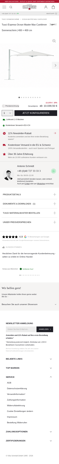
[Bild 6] (30, 97)
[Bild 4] (26, 97)
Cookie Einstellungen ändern (20, 411)
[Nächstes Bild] (55, 65)
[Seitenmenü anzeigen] (4, 7)
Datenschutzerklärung (17, 388)
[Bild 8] (35, 97)
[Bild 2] (21, 97)
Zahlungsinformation (16, 400)
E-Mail (27, 184)
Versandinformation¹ (16, 394)
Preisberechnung (12, 106)
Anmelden (44, 329)
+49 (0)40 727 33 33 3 (9, 13)
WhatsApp (50, 13)
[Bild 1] (19, 97)
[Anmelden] (46, 7)
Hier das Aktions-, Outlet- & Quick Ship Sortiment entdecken (29, 1)
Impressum (12, 417)
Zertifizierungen (15, 441)
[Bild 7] (33, 97)
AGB (9, 383)
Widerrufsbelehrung (16, 405)
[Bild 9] (37, 97)
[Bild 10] (39, 97)
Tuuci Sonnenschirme (10, 19)
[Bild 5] (28, 97)
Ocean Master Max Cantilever (34, 19)
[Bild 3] (23, 97)
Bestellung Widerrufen (17, 422)
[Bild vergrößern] (54, 41)
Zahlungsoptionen (16, 431)
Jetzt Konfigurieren (35, 113)
